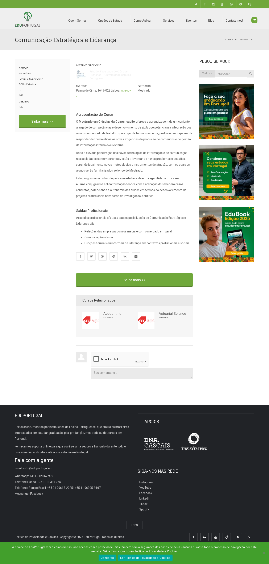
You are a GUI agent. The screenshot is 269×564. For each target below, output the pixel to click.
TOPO (134, 525)
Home (228, 39)
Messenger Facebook (29, 493)
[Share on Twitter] (91, 256)
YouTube (145, 487)
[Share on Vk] (125, 256)
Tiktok (143, 504)
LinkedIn (144, 498)
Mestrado (144, 90)
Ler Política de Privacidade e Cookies (145, 557)
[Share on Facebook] (80, 256)
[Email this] (136, 256)
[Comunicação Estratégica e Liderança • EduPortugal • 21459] (27, 19)
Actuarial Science (172, 313)
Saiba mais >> (42, 121)
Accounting (112, 313)
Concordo (107, 557)
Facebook (145, 493)
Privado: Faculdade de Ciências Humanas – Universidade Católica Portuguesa (110, 75)
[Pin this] (113, 256)
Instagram (146, 482)
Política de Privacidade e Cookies (36, 537)
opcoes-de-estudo (243, 39)
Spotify (144, 509)
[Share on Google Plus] (102, 256)
